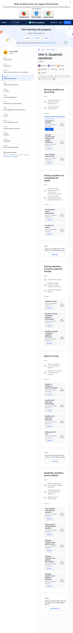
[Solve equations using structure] (44, 76)
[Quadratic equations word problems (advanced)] (52, 79)
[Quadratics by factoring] (39, 76)
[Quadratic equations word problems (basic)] (47, 79)
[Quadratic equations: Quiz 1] (52, 76)
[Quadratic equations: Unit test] (54, 79)
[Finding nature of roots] (69, 76)
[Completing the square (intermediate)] (47, 76)
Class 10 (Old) (50, 49)
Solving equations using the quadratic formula (53, 269)
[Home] (39, 50)
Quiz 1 (46, 246)
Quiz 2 (46, 452)
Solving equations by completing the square (54, 178)
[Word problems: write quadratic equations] (42, 79)
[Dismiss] (70, 1)
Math (43, 49)
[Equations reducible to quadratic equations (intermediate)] (57, 76)
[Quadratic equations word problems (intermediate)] (49, 79)
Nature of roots (51, 356)
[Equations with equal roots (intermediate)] (64, 76)
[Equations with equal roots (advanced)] (67, 76)
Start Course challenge (11, 156)
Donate (53, 22)
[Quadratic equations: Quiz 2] (39, 79)
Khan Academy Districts (47, 43)
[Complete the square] (49, 76)
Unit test (47, 598)
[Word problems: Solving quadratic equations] (44, 79)
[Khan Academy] (36, 22)
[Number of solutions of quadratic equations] (62, 76)
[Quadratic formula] (54, 76)
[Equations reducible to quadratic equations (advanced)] (59, 76)
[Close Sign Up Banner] (70, 28)
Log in (60, 22)
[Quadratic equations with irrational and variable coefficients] (42, 76)
